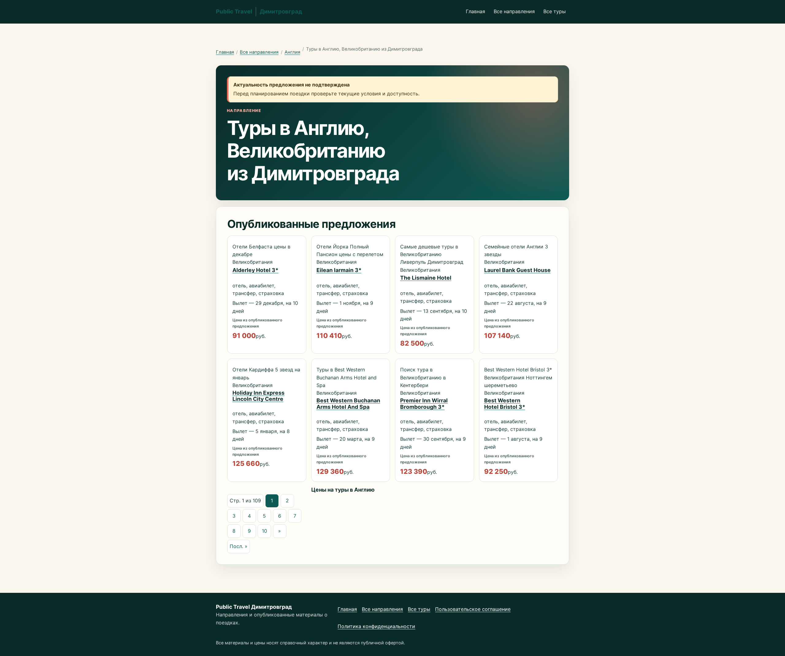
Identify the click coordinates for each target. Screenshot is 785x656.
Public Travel (259, 11)
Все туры (554, 11)
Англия (292, 52)
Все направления (514, 11)
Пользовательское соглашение (473, 609)
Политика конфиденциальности (376, 626)
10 (264, 531)
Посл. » (238, 546)
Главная (475, 11)
